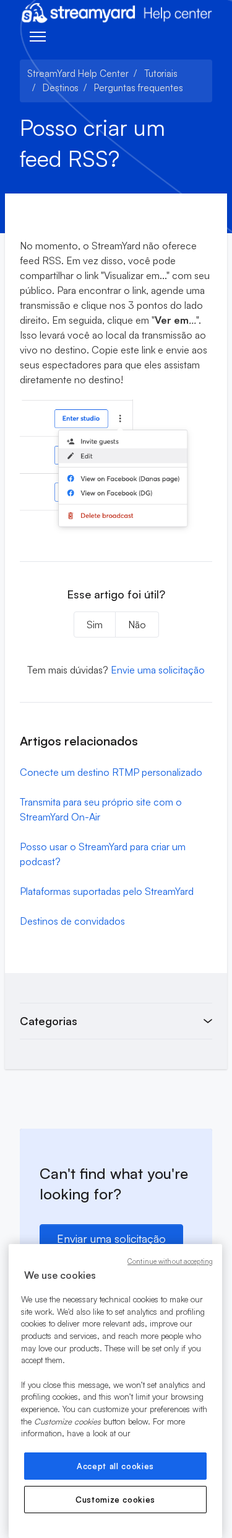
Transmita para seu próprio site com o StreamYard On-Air (101, 809)
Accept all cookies (115, 1466)
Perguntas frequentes (138, 88)
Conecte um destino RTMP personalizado (111, 772)
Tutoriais (161, 73)
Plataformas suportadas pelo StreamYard (107, 891)
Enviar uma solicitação (111, 1238)
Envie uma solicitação (158, 670)
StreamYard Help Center (78, 73)
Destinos (61, 88)
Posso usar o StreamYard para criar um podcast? (103, 854)
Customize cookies (115, 1500)
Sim (95, 624)
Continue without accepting (170, 1261)
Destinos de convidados (72, 921)
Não (137, 624)
